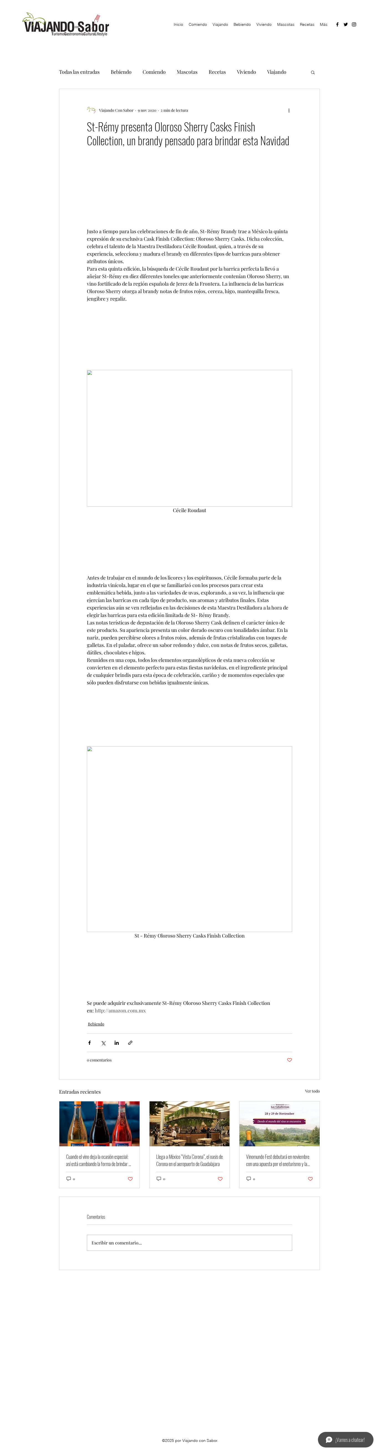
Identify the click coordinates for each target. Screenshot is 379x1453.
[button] (312, 72)
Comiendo (154, 71)
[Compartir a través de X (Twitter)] (103, 1042)
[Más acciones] (288, 110)
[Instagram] (354, 24)
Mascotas (187, 71)
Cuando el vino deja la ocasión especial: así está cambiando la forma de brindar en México (99, 1160)
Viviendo (246, 71)
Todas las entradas (79, 71)
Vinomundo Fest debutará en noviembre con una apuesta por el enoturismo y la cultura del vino (277, 1160)
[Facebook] (337, 24)
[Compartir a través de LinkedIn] (116, 1042)
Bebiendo (121, 71)
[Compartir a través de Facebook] (89, 1042)
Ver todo (312, 1091)
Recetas (217, 71)
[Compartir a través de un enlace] (130, 1042)
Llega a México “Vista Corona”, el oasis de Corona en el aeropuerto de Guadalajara (189, 1160)
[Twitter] (345, 24)
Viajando (276, 71)
